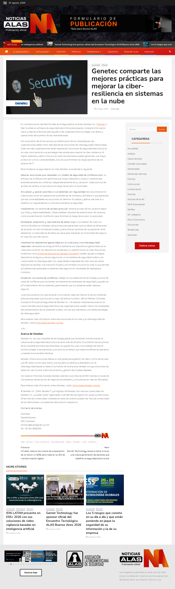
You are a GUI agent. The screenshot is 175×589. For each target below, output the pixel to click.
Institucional (134, 184)
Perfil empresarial (136, 204)
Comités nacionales (137, 164)
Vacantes (113, 51)
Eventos (61, 51)
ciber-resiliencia (42, 442)
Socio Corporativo (136, 219)
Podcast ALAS (131, 51)
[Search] (170, 51)
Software (92, 442)
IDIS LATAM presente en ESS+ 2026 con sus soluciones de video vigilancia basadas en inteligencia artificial (23, 521)
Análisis (105, 64)
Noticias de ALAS (136, 199)
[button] (8, 556)
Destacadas (20, 509)
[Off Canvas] (5, 3)
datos (68, 442)
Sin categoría (134, 214)
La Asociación (20, 51)
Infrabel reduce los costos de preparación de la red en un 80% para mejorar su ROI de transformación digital (43, 453)
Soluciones (133, 224)
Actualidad (42, 51)
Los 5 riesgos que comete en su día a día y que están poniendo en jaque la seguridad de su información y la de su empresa (104, 523)
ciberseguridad (57, 442)
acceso (29, 442)
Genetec (101, 124)
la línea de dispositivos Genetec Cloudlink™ (58, 253)
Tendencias (93, 51)
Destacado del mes (137, 174)
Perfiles (76, 51)
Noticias (30, 509)
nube (84, 442)
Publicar (149, 51)
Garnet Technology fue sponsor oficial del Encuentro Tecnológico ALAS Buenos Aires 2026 (75, 44)
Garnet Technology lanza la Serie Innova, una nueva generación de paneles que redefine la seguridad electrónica (88, 453)
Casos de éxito (135, 158)
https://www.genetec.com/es (49, 323)
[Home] (6, 51)
